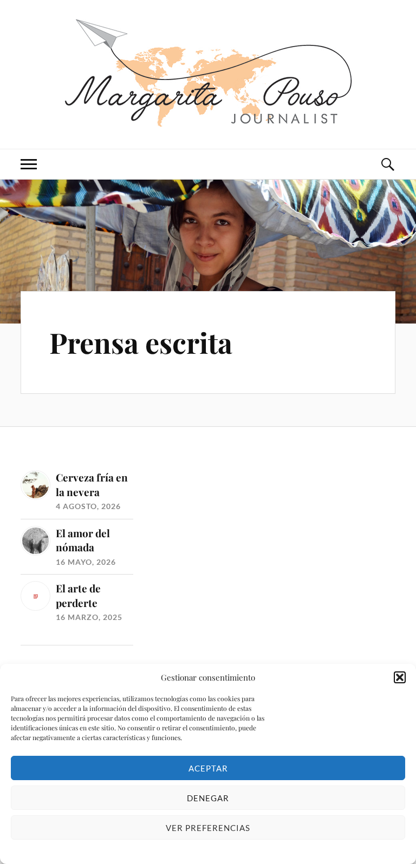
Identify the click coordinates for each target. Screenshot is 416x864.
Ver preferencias (208, 828)
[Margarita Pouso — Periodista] (208, 73)
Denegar (208, 798)
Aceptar (208, 768)
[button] (399, 677)
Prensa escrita (140, 342)
